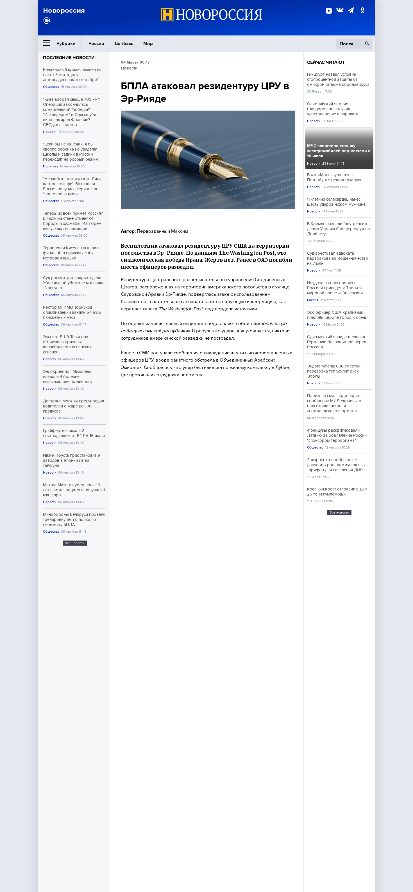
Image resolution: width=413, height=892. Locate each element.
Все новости (75, 543)
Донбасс (123, 43)
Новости (49, 132)
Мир (148, 43)
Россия (96, 43)
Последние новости (69, 57)
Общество (51, 87)
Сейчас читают (326, 62)
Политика (50, 166)
